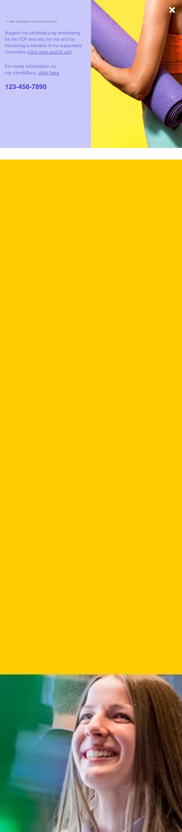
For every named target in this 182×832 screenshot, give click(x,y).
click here (48, 73)
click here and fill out (49, 52)
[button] (172, 10)
